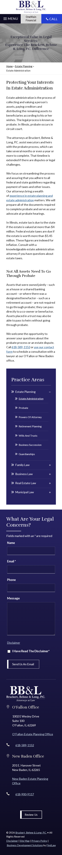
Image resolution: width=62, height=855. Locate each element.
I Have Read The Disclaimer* (31, 651)
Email (11, 561)
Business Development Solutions (25, 845)
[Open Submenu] (50, 392)
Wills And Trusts (28, 435)
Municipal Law (24, 492)
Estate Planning (25, 391)
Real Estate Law (25, 483)
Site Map (25, 840)
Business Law (24, 474)
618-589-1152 (21, 347)
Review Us (31, 815)
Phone (11, 580)
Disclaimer (13, 642)
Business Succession (30, 444)
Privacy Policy (39, 840)
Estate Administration (31, 398)
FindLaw (51, 845)
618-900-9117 (24, 794)
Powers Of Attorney (30, 417)
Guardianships (27, 454)
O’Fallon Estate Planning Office (32, 734)
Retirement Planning (30, 426)
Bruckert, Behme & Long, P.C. (31, 832)
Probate (23, 407)
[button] (10, 17)
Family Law (22, 465)
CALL (53, 19)
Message (13, 598)
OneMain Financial (31, 18)
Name (11, 543)
